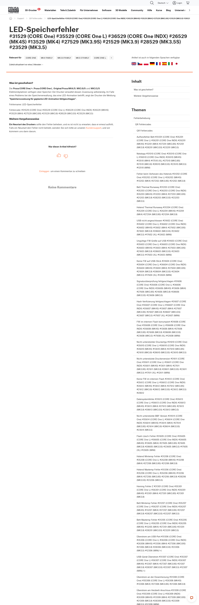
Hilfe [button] (149, 10)
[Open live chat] (191, 597)
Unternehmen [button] (182, 10)
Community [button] (137, 10)
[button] (134, 63)
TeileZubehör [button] (68, 10)
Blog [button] (168, 10)
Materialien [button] (50, 10)
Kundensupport (93, 127)
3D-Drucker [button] (32, 9)
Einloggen (44, 171)
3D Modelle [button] (121, 10)
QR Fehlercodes (35, 18)
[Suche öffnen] (152, 2)
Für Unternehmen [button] (89, 10)
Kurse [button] (159, 10)
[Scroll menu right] (189, 10)
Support (20, 18)
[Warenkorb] (188, 2)
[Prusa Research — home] (13, 10)
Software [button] (106, 10)
